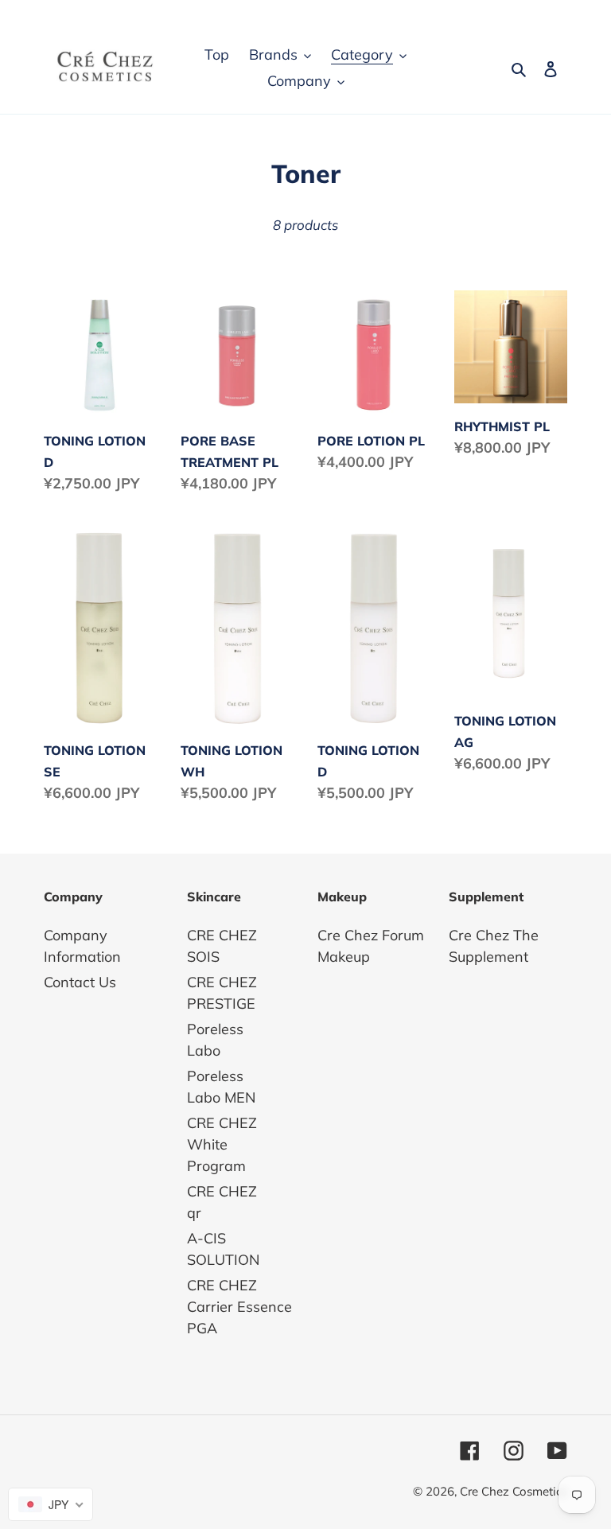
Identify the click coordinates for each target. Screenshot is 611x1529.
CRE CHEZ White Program (222, 1144)
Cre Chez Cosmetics (513, 1491)
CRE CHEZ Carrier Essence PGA (239, 1306)
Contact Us (80, 982)
